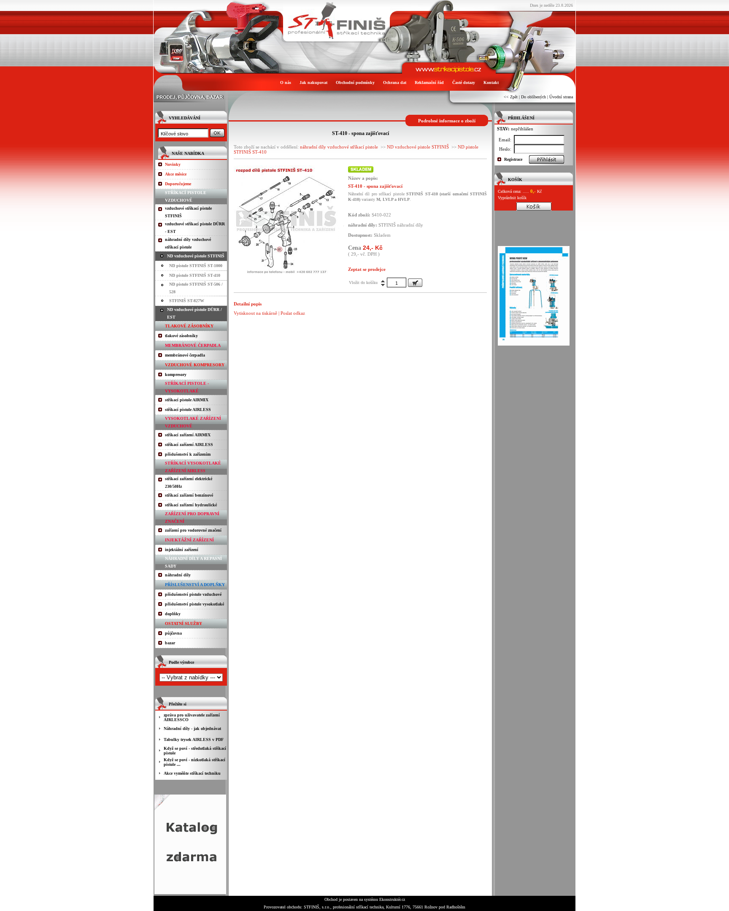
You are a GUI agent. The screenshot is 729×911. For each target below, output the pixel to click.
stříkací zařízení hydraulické (191, 505)
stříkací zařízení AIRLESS (189, 444)
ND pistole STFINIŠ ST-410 (194, 275)
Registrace (513, 159)
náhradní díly (178, 575)
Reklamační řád (429, 82)
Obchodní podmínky (355, 82)
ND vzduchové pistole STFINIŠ (195, 256)
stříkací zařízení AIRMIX (188, 435)
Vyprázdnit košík (512, 197)
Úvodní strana (561, 97)
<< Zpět (511, 97)
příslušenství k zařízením (188, 454)
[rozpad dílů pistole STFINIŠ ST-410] (286, 272)
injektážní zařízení (181, 549)
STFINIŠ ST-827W (186, 300)
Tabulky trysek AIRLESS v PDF (194, 739)
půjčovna (173, 633)
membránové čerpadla (185, 355)
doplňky (173, 613)
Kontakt (491, 82)
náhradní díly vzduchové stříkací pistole (339, 146)
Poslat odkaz (293, 313)
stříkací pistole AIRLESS (188, 409)
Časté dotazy (463, 82)
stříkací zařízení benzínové (189, 495)
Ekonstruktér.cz (392, 899)
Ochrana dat (394, 82)
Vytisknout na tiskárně (255, 313)
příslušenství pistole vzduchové (193, 594)
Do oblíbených (533, 97)
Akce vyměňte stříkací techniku (192, 773)
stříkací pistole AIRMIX (186, 399)
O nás (285, 82)
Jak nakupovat (313, 82)
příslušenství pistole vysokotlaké (194, 604)
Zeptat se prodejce (367, 269)
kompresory (175, 374)
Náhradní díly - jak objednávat (192, 728)
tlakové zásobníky (181, 335)
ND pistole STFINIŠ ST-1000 (195, 265)
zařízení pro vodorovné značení (193, 530)
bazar (170, 643)
